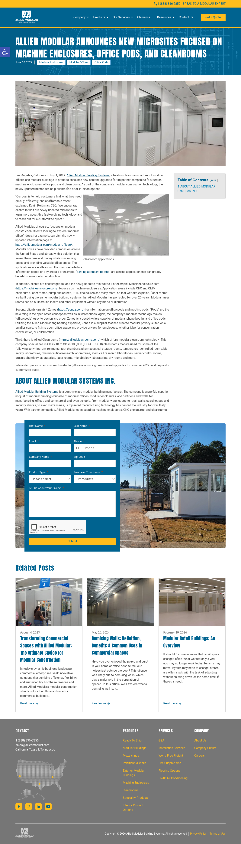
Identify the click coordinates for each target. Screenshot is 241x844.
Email (32, 441)
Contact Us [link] (186, 17)
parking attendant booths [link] (93, 272)
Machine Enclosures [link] (51, 62)
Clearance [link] (143, 17)
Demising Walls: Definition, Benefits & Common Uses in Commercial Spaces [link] (117, 645)
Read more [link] (29, 703)
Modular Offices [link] (78, 62)
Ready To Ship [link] (132, 740)
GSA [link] (161, 740)
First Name (36, 426)
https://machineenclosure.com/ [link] (36, 288)
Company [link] (79, 17)
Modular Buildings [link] (134, 748)
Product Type (37, 472)
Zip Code (79, 456)
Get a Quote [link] (213, 17)
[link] (5, 52)
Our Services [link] (121, 17)
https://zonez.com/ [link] (71, 309)
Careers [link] (199, 755)
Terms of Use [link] (218, 833)
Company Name (39, 456)
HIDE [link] (213, 180)
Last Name (80, 426)
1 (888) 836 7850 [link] (169, 3)
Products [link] (99, 17)
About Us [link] (200, 740)
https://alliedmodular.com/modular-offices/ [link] (43, 244)
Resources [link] (164, 17)
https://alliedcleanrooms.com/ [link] (80, 339)
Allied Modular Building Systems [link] (88, 175)
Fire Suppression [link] (170, 763)
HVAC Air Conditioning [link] (173, 778)
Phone (78, 441)
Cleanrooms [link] (131, 790)
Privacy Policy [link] (198, 833)
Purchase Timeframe (87, 472)
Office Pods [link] (101, 62)
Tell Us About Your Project (45, 488)
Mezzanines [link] (131, 755)
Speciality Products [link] (136, 798)
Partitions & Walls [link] (134, 763)
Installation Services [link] (172, 748)
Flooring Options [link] (169, 770)
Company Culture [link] (205, 748)
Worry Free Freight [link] (171, 755)
